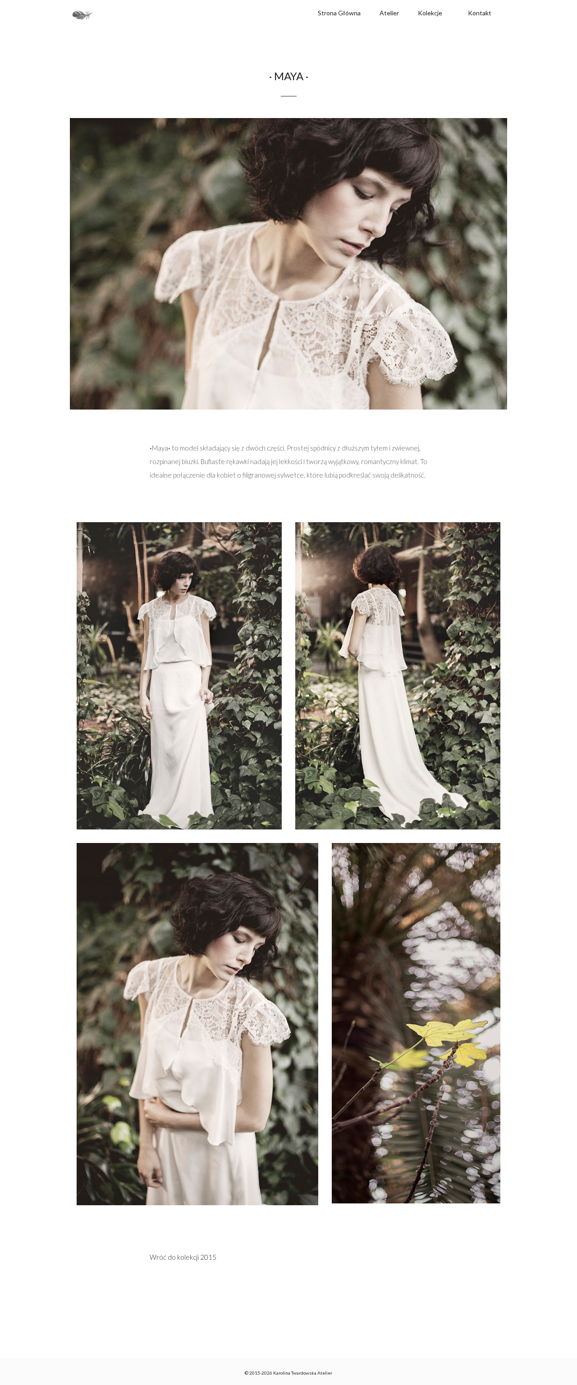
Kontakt (479, 13)
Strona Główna (339, 13)
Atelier (389, 13)
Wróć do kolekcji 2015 (183, 1257)
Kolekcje (430, 13)
